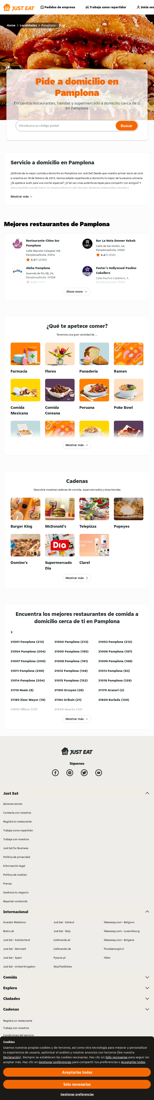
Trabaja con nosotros (16, 839)
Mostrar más (20, 196)
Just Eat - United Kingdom (19, 966)
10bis (107, 957)
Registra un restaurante (17, 1020)
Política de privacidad (16, 857)
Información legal (14, 866)
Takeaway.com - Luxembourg (122, 931)
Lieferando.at (62, 940)
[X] (84, 773)
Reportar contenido (15, 901)
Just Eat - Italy (62, 931)
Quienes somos (12, 804)
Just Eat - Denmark (14, 949)
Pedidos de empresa (60, 7)
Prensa (7, 883)
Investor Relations (14, 922)
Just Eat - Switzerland (16, 940)
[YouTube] (99, 773)
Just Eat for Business (15, 848)
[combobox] (65, 125)
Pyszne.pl (60, 957)
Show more (74, 291)
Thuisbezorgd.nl (114, 949)
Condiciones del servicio (18, 1035)
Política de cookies (15, 874)
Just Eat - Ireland (64, 922)
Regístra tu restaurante (17, 821)
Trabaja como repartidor (108, 7)
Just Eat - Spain (12, 957)
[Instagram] (70, 773)
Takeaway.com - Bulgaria (119, 940)
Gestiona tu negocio (15, 892)
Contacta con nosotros (17, 812)
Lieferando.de (62, 949)
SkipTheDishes (63, 966)
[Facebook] (55, 773)
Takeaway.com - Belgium (119, 922)
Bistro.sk (8, 931)
